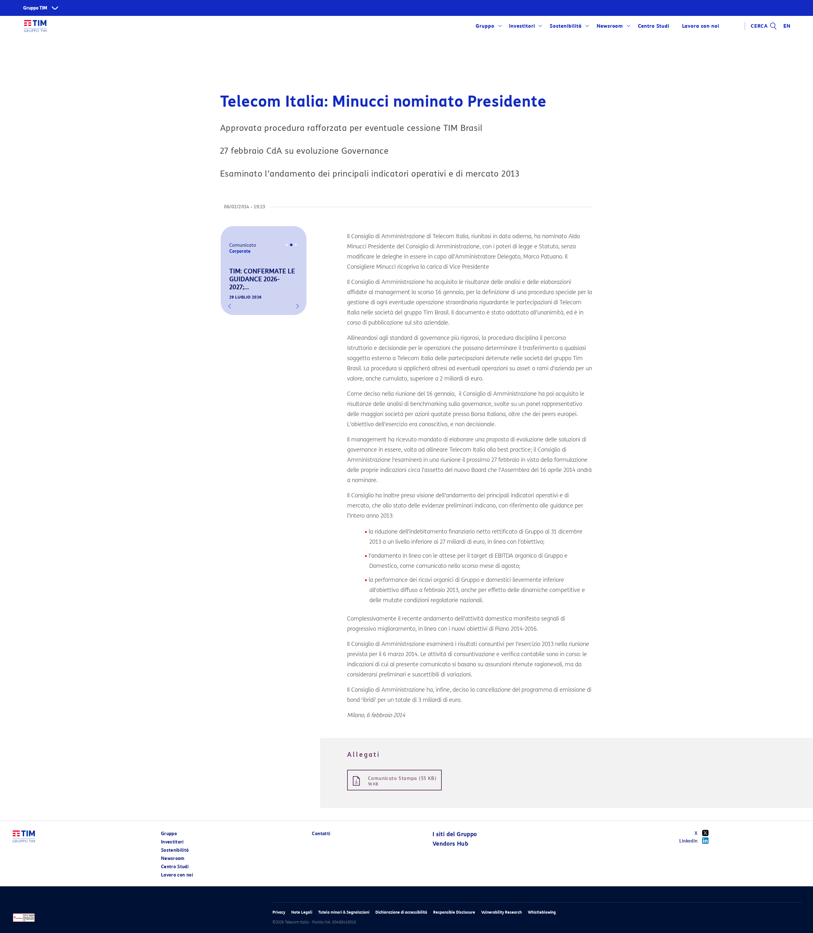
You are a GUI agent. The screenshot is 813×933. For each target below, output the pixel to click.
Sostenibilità (566, 26)
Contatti (321, 833)
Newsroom (610, 26)
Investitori (522, 26)
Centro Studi (175, 866)
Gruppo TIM (35, 8)
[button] (229, 306)
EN (786, 26)
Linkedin (688, 841)
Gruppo (485, 26)
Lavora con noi (177, 875)
